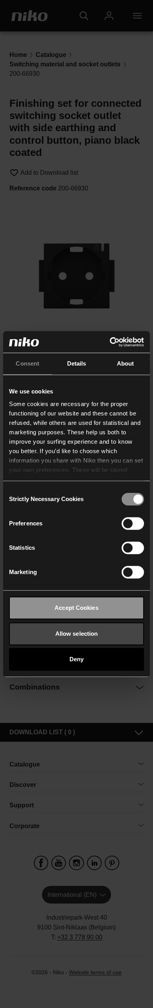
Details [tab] (76, 363)
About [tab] (125, 363)
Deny (76, 659)
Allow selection (76, 633)
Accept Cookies (76, 607)
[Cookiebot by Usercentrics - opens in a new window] (110, 342)
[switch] (133, 523)
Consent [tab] (27, 363)
